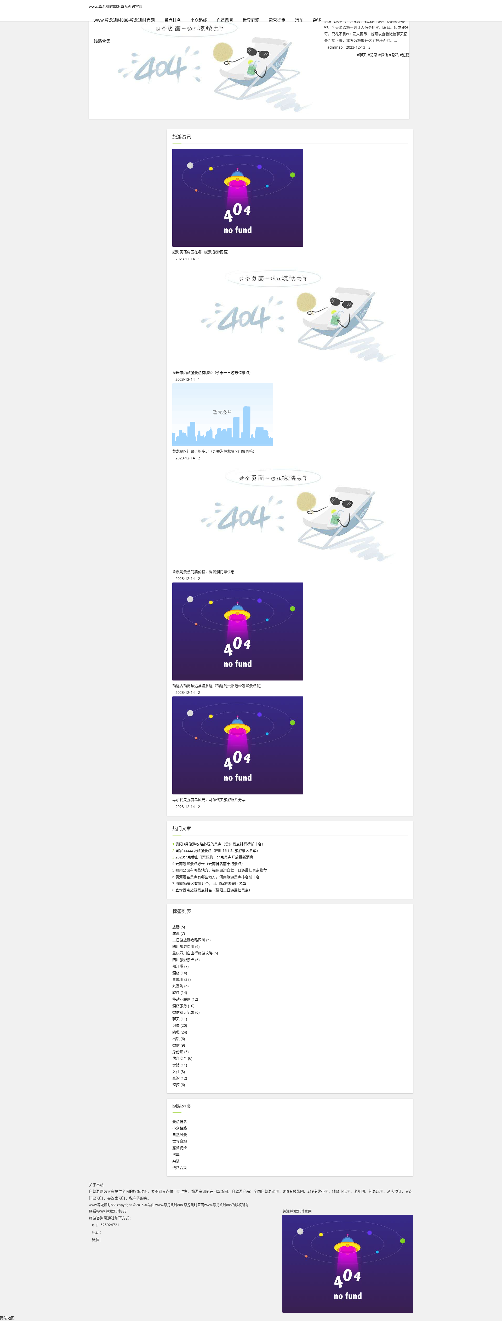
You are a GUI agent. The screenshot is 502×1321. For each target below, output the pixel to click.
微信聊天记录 (185, 1012)
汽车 (299, 20)
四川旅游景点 (185, 959)
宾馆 (179, 1065)
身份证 (180, 1051)
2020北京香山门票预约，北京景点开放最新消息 (214, 857)
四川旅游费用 (185, 946)
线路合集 (102, 41)
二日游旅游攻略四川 (191, 939)
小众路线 (198, 20)
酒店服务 (183, 1005)
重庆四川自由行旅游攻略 (195, 952)
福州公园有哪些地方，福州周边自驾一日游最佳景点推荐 (221, 870)
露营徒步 (277, 20)
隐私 (395, 54)
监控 (178, 1084)
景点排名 (172, 20)
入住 (178, 1071)
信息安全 (182, 1058)
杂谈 (317, 20)
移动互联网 (185, 999)
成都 (178, 933)
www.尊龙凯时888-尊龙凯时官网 (115, 6)
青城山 (181, 979)
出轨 (178, 1038)
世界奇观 (251, 20)
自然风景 (224, 20)
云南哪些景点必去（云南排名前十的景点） (210, 863)
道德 (405, 54)
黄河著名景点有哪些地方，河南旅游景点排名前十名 (217, 876)
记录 (373, 54)
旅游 (178, 926)
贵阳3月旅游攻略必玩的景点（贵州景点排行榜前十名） (220, 843)
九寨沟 (180, 985)
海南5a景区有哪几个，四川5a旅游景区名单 (210, 883)
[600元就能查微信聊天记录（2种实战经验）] (206, 115)
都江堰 (180, 966)
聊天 (363, 54)
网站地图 (7, 1317)
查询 (179, 1078)
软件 (179, 992)
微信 (384, 54)
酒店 (179, 972)
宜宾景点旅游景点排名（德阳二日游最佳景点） (213, 889)
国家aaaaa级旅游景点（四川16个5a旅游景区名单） (217, 850)
